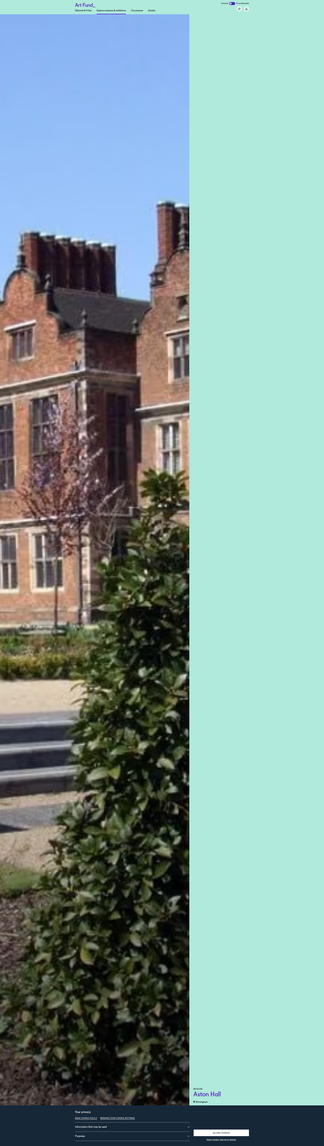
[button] (221, 1133)
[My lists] (239, 8)
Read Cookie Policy (86, 1118)
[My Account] (246, 8)
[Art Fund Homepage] (85, 4)
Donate (151, 10)
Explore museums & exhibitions (111, 10)
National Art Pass (83, 10)
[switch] (232, 3)
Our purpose (137, 10)
